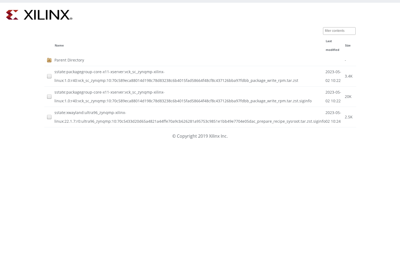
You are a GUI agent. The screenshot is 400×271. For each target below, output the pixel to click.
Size (348, 45)
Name (59, 45)
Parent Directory (69, 60)
